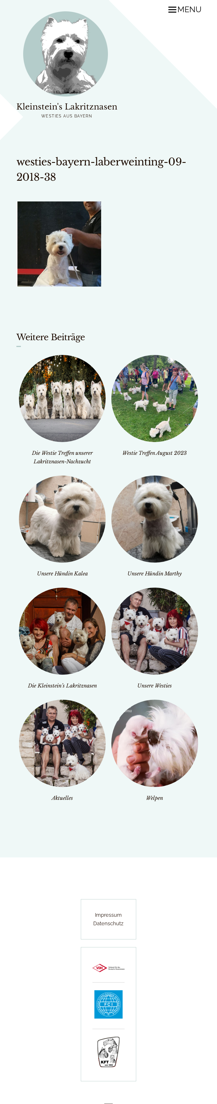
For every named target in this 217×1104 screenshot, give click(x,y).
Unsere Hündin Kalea (62, 574)
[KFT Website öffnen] (108, 1065)
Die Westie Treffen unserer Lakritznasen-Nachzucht (62, 457)
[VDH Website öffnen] (108, 970)
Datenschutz (108, 923)
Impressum (108, 915)
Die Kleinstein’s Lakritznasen (62, 686)
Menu (189, 10)
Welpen (154, 798)
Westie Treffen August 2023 (154, 453)
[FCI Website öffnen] (108, 1017)
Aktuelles (62, 798)
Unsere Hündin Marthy (154, 574)
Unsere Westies (154, 686)
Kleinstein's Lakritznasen (66, 107)
